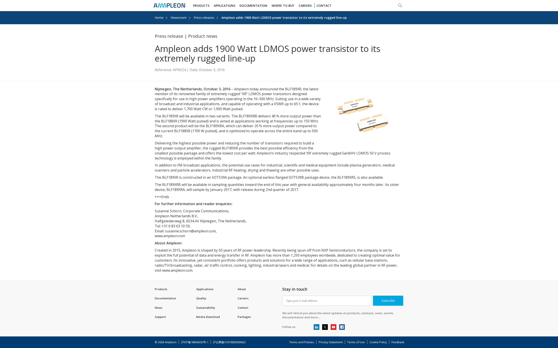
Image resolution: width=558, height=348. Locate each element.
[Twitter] (325, 327)
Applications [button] (224, 5)
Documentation (165, 298)
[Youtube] (333, 327)
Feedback (397, 342)
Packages (244, 317)
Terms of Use (356, 342)
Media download (208, 317)
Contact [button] (324, 5)
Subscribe (388, 300)
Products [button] (201, 5)
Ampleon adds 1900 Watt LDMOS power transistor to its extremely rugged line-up (284, 17)
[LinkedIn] (316, 327)
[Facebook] (342, 327)
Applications (204, 289)
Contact (243, 308)
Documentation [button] (253, 5)
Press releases (204, 17)
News (158, 308)
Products (161, 289)
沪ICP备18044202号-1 (194, 342)
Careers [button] (305, 5)
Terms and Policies (301, 342)
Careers (243, 298)
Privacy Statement (331, 342)
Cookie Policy (378, 342)
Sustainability (205, 308)
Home (159, 17)
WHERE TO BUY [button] (283, 5)
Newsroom (179, 17)
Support (160, 317)
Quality (201, 298)
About (242, 289)
